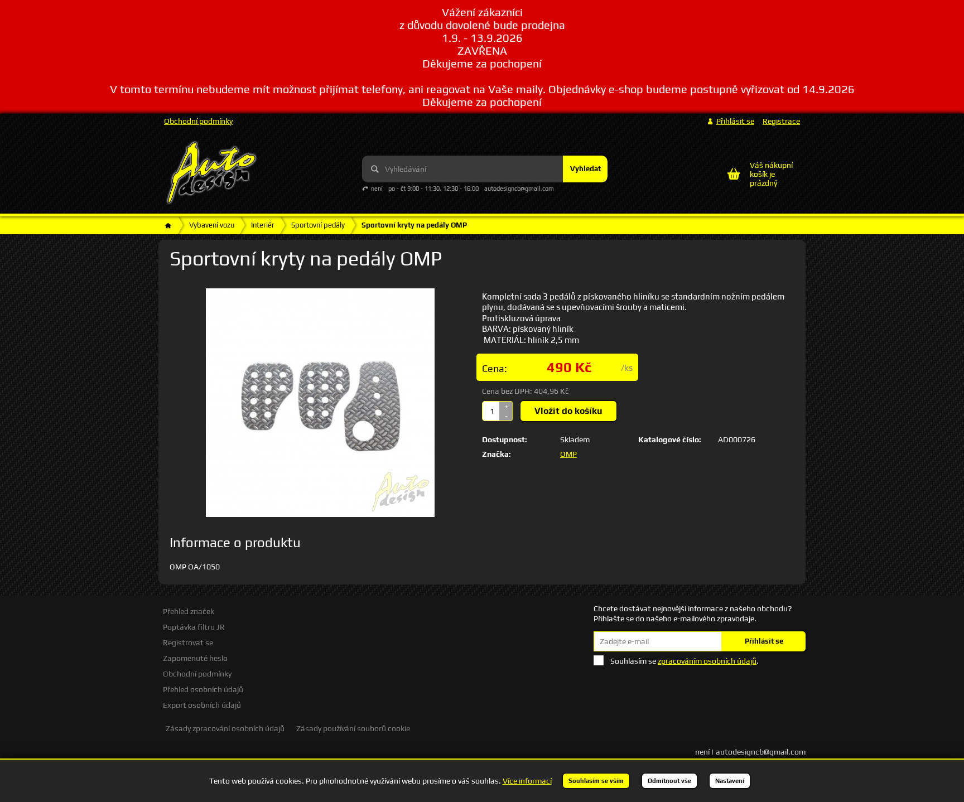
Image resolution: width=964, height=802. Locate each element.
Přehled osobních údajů (203, 689)
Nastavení (729, 780)
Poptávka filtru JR (194, 626)
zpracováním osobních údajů (707, 660)
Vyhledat (585, 169)
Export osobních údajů (202, 704)
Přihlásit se (764, 641)
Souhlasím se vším (596, 780)
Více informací (527, 780)
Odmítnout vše (669, 780)
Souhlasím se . (684, 661)
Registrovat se (188, 642)
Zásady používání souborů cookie (353, 728)
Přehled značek (188, 611)
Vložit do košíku (568, 410)
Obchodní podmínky (198, 121)
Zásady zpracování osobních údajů (225, 728)
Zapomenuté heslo (195, 658)
